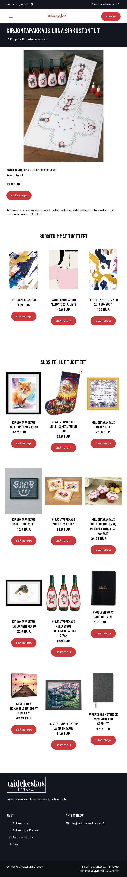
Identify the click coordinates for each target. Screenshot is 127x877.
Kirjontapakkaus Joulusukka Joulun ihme (63, 426)
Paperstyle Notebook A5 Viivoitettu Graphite (103, 719)
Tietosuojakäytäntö (91, 871)
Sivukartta (112, 871)
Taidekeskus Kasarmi (26, 830)
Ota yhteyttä (98, 866)
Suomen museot (23, 837)
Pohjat (14, 39)
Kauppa (111, 16)
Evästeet (114, 866)
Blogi (16, 844)
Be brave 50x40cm (24, 300)
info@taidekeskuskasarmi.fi (104, 4)
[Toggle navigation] (10, 16)
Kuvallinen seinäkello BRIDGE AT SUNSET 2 (24, 708)
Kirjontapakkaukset (35, 39)
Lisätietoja (19, 195)
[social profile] (31, 4)
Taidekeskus (20, 823)
